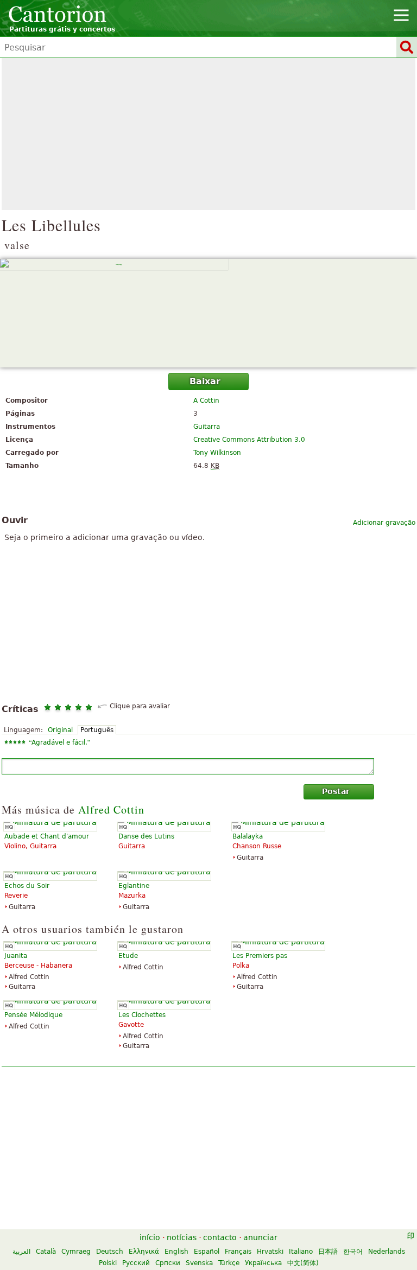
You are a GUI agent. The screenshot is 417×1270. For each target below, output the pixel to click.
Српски (167, 1263)
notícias (182, 1237)
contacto (220, 1237)
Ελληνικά (144, 1251)
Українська (263, 1263)
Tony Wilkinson (217, 452)
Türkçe (228, 1263)
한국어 (353, 1251)
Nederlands (386, 1251)
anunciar (260, 1237)
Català (46, 1251)
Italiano (301, 1251)
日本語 (328, 1251)
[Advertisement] (208, 134)
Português (96, 730)
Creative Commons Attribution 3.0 (249, 439)
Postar (336, 791)
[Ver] (208, 313)
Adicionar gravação (384, 522)
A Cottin (206, 400)
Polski (108, 1263)
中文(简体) (303, 1263)
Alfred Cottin (111, 809)
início (150, 1237)
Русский (136, 1263)
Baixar (204, 381)
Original (60, 730)
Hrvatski (270, 1251)
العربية (21, 1251)
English (176, 1251)
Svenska (199, 1263)
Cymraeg (76, 1251)
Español (206, 1251)
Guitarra (206, 426)
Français (238, 1251)
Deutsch (109, 1251)
